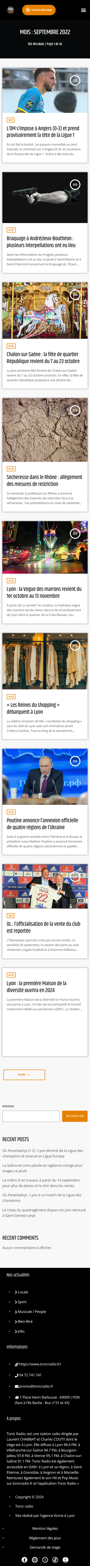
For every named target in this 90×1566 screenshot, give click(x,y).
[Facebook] (24, 1560)
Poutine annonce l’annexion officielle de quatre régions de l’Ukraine (42, 824)
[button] (84, 10)
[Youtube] (65, 1560)
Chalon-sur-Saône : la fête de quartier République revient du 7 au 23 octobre (43, 358)
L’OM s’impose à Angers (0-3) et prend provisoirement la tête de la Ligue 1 (43, 132)
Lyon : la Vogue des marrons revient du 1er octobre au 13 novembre (44, 593)
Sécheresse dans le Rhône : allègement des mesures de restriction (44, 481)
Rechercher (8, 1106)
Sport (10, 120)
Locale (11, 230)
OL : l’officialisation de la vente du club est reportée (43, 928)
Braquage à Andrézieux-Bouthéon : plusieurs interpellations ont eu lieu (41, 242)
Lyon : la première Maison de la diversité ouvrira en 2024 (36, 987)
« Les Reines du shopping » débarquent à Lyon (33, 709)
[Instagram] (35, 1560)
